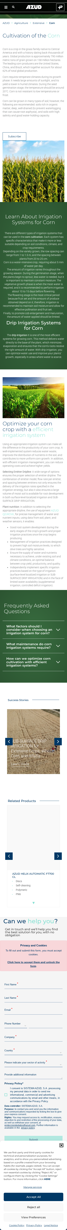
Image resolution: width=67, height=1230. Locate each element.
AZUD (6, 23)
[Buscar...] (13, 7)
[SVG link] (34, 7)
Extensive (38, 23)
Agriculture (21, 23)
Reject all (33, 1207)
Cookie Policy (16, 1225)
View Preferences (33, 1217)
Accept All (33, 1197)
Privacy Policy (34, 1225)
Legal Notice (51, 1225)
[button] (61, 1145)
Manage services (32, 1187)
